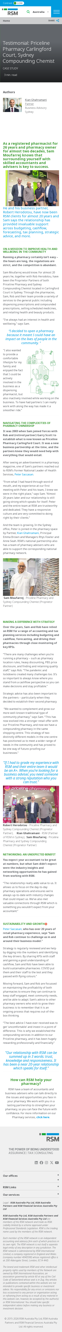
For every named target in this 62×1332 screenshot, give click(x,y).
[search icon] (28, 11)
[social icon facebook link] (41, 1162)
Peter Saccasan (24, 474)
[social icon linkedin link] (36, 1162)
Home (6, 20)
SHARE (51, 20)
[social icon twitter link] (52, 1162)
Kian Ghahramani (28, 533)
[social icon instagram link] (46, 1162)
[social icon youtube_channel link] (57, 1162)
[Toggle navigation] (56, 11)
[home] (12, 11)
